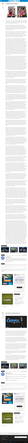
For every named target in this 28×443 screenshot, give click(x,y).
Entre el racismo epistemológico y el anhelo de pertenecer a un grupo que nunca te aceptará (23, 249)
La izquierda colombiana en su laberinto (14, 433)
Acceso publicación (4, 439)
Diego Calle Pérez (3, 314)
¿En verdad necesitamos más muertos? (14, 250)
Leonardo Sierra (3, 4)
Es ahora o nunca (5, 249)
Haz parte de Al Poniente (5, 436)
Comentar (3, 317)
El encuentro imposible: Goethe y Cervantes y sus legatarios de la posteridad (19, 299)
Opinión (5, 248)
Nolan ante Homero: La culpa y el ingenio (14, 366)
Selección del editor (14, 364)
